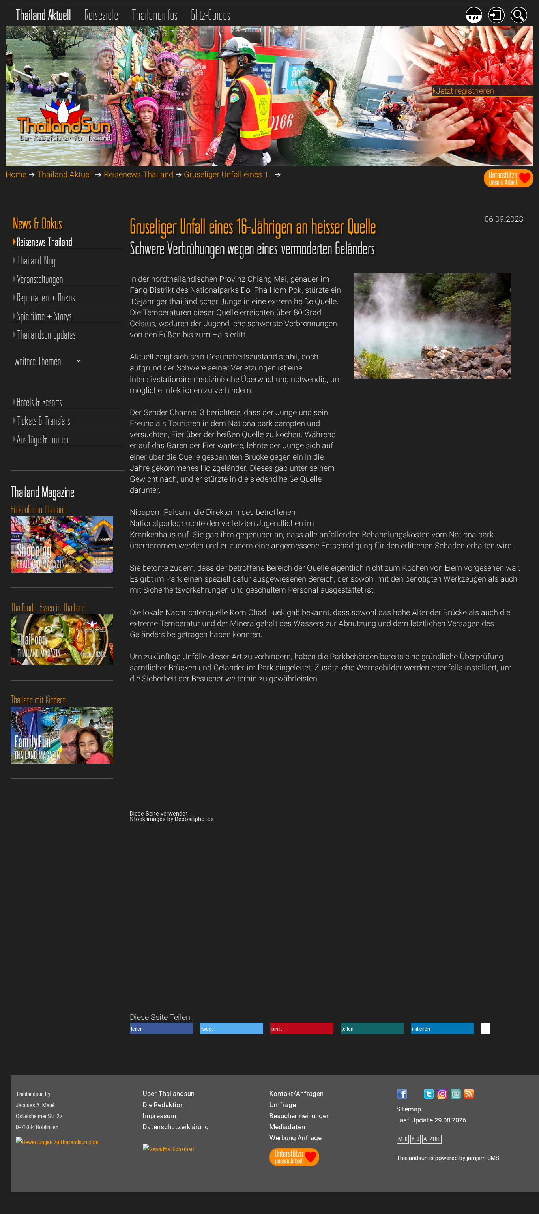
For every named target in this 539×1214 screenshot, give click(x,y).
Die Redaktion (163, 1105)
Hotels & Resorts (39, 402)
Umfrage (283, 1105)
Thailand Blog (36, 260)
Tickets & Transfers (43, 420)
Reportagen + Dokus (46, 297)
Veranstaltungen (40, 279)
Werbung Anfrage (296, 1138)
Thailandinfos (155, 14)
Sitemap (408, 1109)
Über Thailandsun (169, 1094)
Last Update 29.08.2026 (431, 1120)
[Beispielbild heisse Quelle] (432, 376)
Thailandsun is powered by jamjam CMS (447, 1158)
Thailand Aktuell (43, 14)
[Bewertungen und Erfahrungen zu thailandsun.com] (57, 1142)
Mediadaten (287, 1127)
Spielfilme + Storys (44, 316)
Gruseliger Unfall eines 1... (229, 174)
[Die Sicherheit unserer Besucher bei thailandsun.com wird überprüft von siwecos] (169, 1149)
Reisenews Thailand (138, 174)
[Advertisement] (432, 459)
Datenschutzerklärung (176, 1127)
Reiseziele (101, 14)
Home (16, 174)
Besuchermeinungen (300, 1116)
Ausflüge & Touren (43, 439)
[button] (161, 1028)
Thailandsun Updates (46, 334)
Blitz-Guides (210, 14)
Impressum (159, 1116)
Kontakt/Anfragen (297, 1094)
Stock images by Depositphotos (172, 819)
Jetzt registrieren (465, 90)
